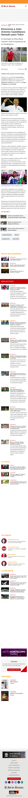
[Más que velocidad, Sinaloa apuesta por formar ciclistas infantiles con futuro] (5, 448)
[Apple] (19, 782)
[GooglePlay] (22, 782)
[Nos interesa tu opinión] (14, 755)
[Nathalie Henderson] (4, 541)
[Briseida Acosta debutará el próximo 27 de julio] (5, 271)
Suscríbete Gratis (14, 669)
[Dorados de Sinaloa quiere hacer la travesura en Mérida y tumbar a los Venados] (5, 361)
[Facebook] (6, 782)
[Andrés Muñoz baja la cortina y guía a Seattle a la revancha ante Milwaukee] (5, 378)
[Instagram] (12, 782)
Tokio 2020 (15, 239)
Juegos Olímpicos (6, 234)
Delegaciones (5, 239)
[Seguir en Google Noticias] (26, 69)
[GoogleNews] (15, 782)
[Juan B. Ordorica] (4, 563)
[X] (9, 782)
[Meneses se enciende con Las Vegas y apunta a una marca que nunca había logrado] (5, 414)
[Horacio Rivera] (4, 556)
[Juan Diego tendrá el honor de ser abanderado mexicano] (5, 259)
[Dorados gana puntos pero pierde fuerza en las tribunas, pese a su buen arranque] (5, 576)
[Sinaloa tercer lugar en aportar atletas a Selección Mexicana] (5, 265)
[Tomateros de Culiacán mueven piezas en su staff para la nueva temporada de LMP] (5, 293)
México (17, 234)
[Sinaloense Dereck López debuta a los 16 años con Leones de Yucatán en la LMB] (5, 583)
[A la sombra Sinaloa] (4, 548)
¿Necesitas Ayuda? (14, 778)
